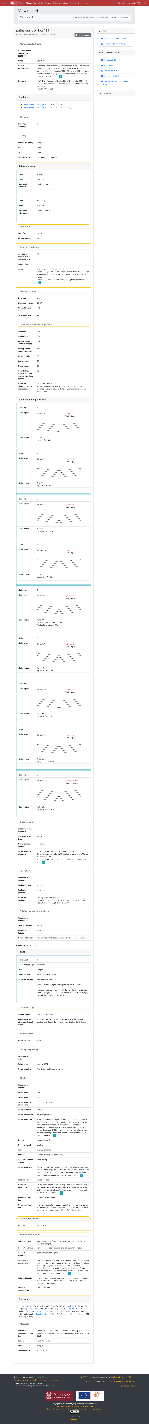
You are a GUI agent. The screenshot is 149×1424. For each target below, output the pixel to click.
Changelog (74, 1419)
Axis (20, 970)
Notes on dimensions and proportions (25, 386)
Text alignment (24, 315)
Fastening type (24, 1180)
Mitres (21, 1155)
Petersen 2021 (66, 1314)
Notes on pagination (22, 898)
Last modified (24, 1351)
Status (21, 1346)
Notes (20, 269)
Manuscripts (31, 3)
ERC (84, 1377)
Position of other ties (25, 1198)
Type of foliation (25, 925)
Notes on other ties (24, 1206)
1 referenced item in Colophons (116, 44)
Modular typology (26, 965)
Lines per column (25, 303)
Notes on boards (25, 1119)
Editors (21, 1341)
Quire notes (24, 437)
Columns (22, 298)
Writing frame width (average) (25, 342)
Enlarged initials (25, 1278)
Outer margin (24, 366)
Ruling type (23, 1064)
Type (21, 174)
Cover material (24, 1145)
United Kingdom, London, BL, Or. (36, 104)
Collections (82, 3)
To (19, 152)
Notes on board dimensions (24, 1103)
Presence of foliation (23, 919)
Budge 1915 (34, 1309)
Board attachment (25, 1115)
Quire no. (23, 408)
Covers (21, 1140)
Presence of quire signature (25, 830)
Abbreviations (24, 1040)
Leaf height (23, 336)
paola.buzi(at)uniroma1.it (124, 1381)
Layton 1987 (23, 1306)
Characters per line (24, 309)
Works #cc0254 (110, 65)
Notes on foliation (25, 938)
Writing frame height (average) (25, 350)
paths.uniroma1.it (128, 1386)
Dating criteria (24, 157)
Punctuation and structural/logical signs (25, 1022)
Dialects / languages (22, 125)
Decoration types (25, 1248)
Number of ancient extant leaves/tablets (24, 256)
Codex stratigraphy (23, 67)
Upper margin (24, 356)
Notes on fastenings (22, 1186)
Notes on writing (26, 979)
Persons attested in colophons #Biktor (115, 82)
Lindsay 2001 (59, 1311)
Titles (55, 3)
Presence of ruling (23, 1057)
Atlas (15, 3)
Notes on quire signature (24, 852)
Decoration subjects (23, 1254)
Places (21, 3)
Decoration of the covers (25, 1161)
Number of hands (23, 945)
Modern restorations (23, 1288)
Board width (23, 1092)
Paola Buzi (108, 1381)
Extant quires (23, 264)
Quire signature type (25, 837)
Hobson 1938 (42, 1311)
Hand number (24, 960)
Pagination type (24, 885)
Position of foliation (22, 931)
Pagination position (22, 891)
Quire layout (24, 413)
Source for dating (25, 142)
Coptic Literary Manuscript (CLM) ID (24, 53)
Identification (24, 974)
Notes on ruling (24, 1069)
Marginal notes (24, 1241)
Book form (22, 233)
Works (40, 3)
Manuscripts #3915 (111, 76)
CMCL (20, 61)
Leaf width (22, 331)
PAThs (5, 3)
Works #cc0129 (110, 60)
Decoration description (23, 1261)
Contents (22, 81)
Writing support (25, 238)
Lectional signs (24, 1014)
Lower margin (24, 361)
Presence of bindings (23, 1086)
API (145, 3)
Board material (24, 1110)
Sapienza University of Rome (123, 1377)
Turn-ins (22, 1150)
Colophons (63, 3)
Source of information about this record (25, 1333)
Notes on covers (25, 1167)
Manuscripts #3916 (111, 71)
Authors (48, 3)
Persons (73, 3)
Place (21, 179)
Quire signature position (25, 845)
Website (121, 3)
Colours (21, 1225)
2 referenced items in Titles (115, 38)
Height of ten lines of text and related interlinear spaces (25, 375)
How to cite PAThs (134, 3)
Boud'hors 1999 (42, 1314)
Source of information (24, 185)
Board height (23, 1097)
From (20, 147)
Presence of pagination (23, 879)
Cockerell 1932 (74, 1309)
